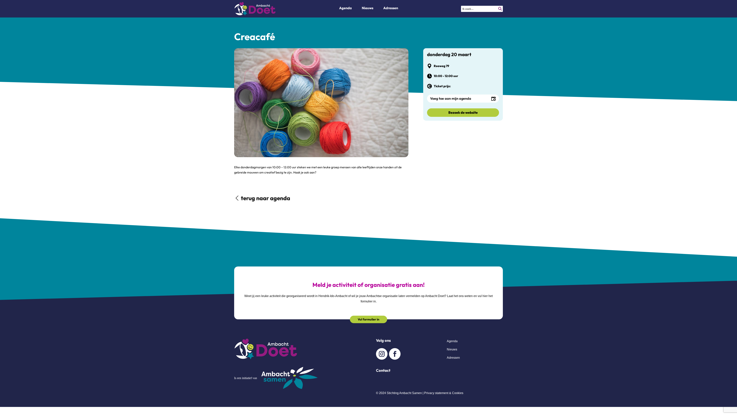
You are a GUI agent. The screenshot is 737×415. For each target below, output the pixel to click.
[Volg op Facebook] (395, 354)
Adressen (390, 8)
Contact (383, 370)
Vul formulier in (368, 319)
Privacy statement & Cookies (443, 393)
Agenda (345, 8)
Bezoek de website (463, 112)
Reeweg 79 (441, 66)
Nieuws (452, 349)
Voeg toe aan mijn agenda (450, 98)
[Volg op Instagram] (382, 354)
